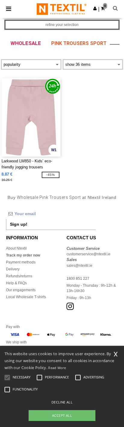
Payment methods (21, 262)
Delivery (13, 269)
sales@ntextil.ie (79, 265)
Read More (57, 367)
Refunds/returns (19, 276)
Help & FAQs (16, 283)
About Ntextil (16, 248)
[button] (95, 8)
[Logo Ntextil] (61, 8)
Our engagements (21, 290)
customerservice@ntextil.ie (88, 254)
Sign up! (18, 224)
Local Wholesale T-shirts (26, 297)
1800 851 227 (78, 278)
